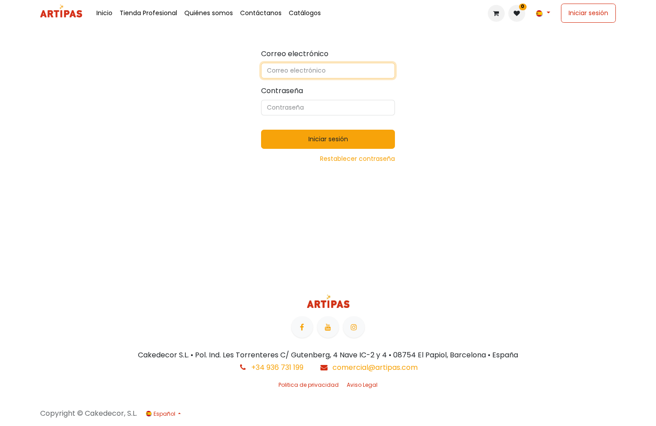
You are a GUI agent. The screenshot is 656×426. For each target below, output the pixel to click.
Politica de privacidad (308, 385)
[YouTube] (328, 327)
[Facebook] (302, 327)
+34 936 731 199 (277, 367)
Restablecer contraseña (357, 158)
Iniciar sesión (588, 12)
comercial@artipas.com (375, 367)
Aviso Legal (362, 385)
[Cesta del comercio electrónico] (496, 13)
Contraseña (282, 91)
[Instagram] (354, 327)
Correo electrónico (294, 54)
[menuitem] (104, 13)
